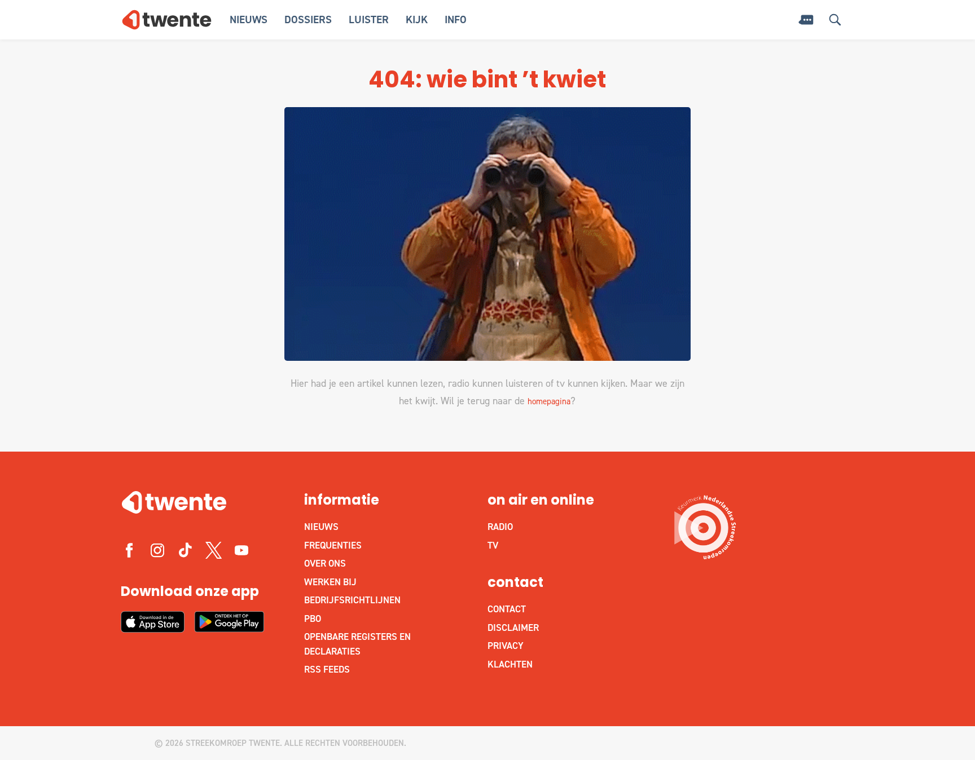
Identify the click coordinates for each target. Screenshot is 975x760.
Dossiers (308, 19)
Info (456, 19)
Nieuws (248, 19)
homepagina (549, 401)
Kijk (417, 19)
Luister (369, 19)
